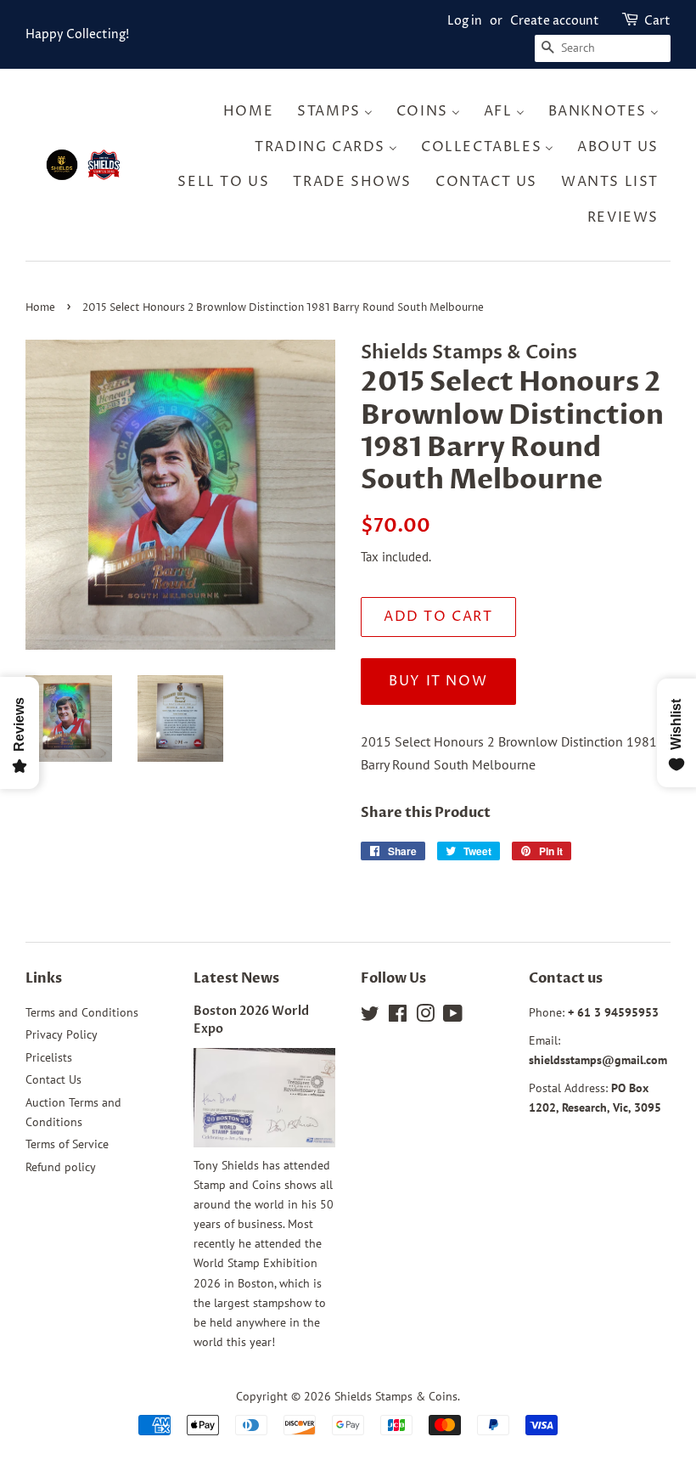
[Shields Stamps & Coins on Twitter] (370, 1016)
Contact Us (53, 1079)
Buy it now (438, 681)
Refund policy (60, 1167)
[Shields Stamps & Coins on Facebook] (397, 1016)
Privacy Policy (61, 1034)
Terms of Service (67, 1144)
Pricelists (48, 1057)
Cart (657, 21)
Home (40, 308)
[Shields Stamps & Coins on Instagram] (425, 1016)
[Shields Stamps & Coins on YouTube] (453, 1016)
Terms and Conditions (81, 1012)
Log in (464, 21)
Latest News (236, 978)
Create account (554, 21)
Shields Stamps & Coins (395, 1396)
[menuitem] (253, 111)
